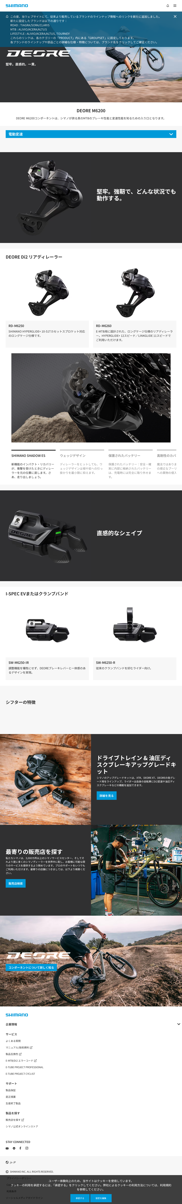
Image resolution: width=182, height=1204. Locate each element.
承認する (80, 1198)
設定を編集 (101, 1198)
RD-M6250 (16, 325)
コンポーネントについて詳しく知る (31, 967)
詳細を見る (107, 795)
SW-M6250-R (105, 662)
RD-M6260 (103, 325)
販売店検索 (16, 883)
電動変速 (16, 134)
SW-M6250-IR (19, 662)
